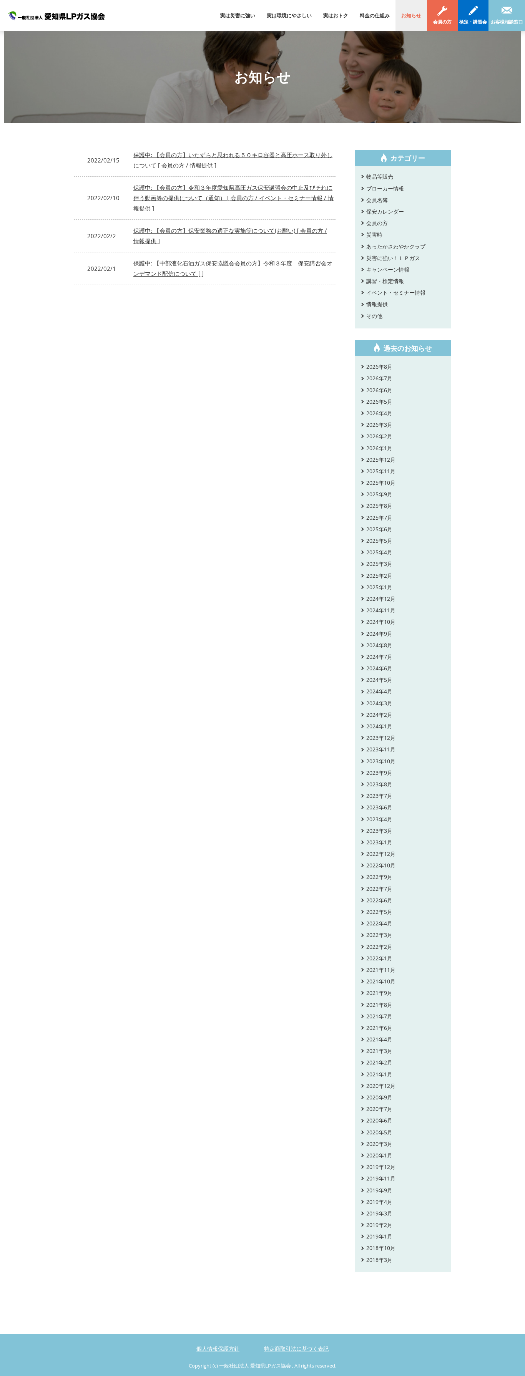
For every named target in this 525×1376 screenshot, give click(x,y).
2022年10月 (380, 865)
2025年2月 (379, 575)
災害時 (374, 234)
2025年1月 (379, 587)
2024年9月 (379, 633)
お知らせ (411, 15)
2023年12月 (380, 737)
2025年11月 (380, 471)
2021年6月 (379, 1027)
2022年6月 (379, 900)
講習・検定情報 (385, 281)
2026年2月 (379, 436)
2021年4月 (379, 1039)
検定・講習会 (473, 21)
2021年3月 (379, 1050)
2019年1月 (379, 1236)
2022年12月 (380, 853)
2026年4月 (379, 413)
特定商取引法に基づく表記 (296, 1348)
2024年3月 (379, 703)
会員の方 (442, 21)
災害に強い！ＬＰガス (393, 258)
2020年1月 (379, 1155)
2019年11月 (380, 1178)
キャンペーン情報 (387, 269)
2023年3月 (379, 830)
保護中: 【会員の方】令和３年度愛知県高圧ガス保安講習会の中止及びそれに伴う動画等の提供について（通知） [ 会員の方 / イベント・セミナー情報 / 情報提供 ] (233, 198)
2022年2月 (379, 946)
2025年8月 (379, 505)
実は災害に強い (237, 15)
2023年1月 (379, 842)
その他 (374, 316)
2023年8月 (379, 784)
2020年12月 (380, 1085)
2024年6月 (379, 668)
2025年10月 (380, 482)
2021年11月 (380, 969)
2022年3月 (379, 934)
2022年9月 (379, 876)
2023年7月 (379, 795)
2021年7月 (379, 1016)
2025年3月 (379, 563)
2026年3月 (379, 424)
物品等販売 (379, 176)
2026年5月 (379, 401)
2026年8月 (379, 366)
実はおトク (335, 15)
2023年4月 (379, 819)
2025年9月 (379, 494)
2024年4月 (379, 691)
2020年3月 (379, 1143)
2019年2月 (379, 1224)
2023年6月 (379, 807)
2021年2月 (379, 1062)
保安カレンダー (385, 211)
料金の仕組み (375, 15)
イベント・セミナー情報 (395, 292)
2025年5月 (379, 540)
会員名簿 (377, 200)
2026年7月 (379, 378)
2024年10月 (380, 621)
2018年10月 (380, 1248)
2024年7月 (379, 656)
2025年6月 (379, 529)
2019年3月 (379, 1213)
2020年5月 (379, 1132)
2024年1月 (379, 726)
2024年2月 (379, 714)
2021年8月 (379, 1004)
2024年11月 (380, 610)
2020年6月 (379, 1120)
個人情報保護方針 (217, 1348)
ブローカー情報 (385, 188)
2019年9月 (379, 1190)
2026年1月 (379, 448)
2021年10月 (380, 981)
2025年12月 (380, 459)
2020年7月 (379, 1108)
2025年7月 (379, 517)
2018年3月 (379, 1259)
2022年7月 (379, 888)
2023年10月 (380, 761)
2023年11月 (380, 749)
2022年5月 (379, 911)
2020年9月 (379, 1097)
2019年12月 (380, 1166)
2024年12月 (380, 598)
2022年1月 (379, 958)
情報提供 (377, 304)
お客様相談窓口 (507, 21)
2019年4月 (379, 1201)
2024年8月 (379, 645)
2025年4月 (379, 552)
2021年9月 (379, 992)
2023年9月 (379, 772)
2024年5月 (379, 679)
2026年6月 (379, 390)
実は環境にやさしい (289, 15)
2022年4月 (379, 923)
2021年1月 (379, 1074)
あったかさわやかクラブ (395, 246)
